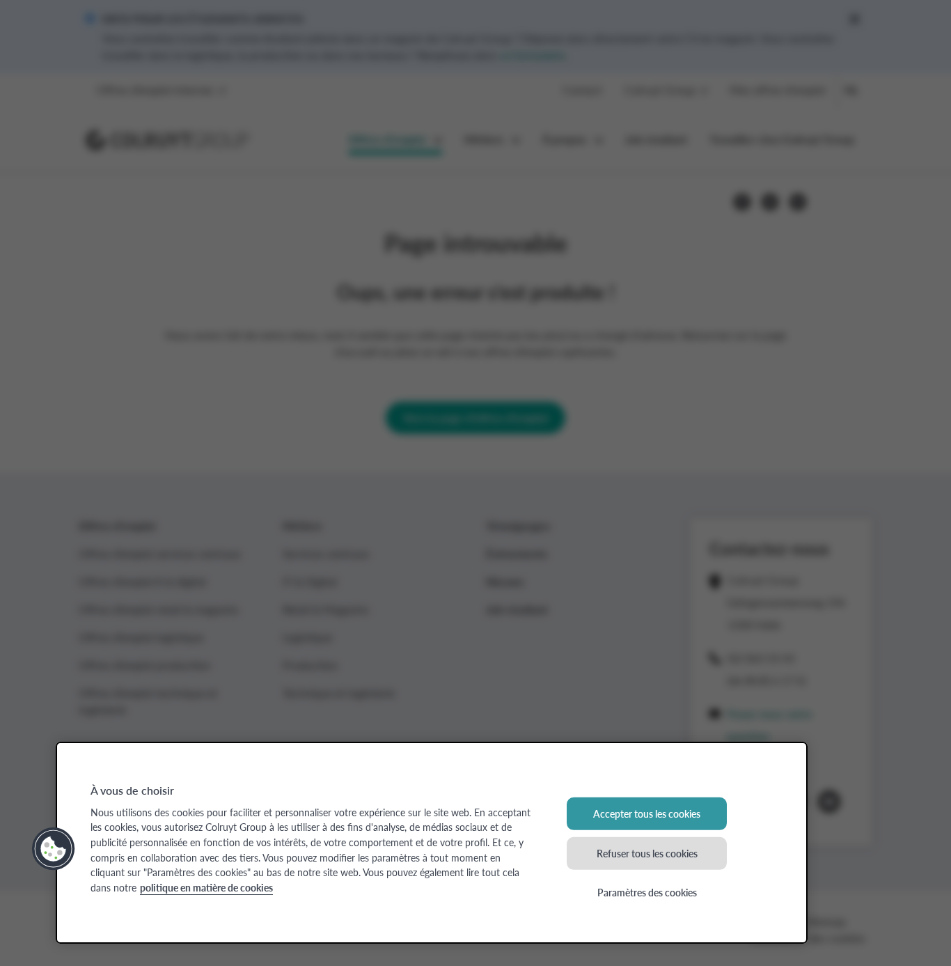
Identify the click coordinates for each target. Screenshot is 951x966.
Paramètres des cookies (647, 892)
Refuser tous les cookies (647, 852)
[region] (432, 843)
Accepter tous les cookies (646, 813)
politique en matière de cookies (206, 887)
